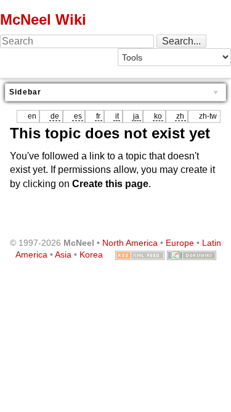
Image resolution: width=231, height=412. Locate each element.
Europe (180, 243)
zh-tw (208, 116)
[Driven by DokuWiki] (191, 254)
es (78, 116)
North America (130, 243)
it (117, 116)
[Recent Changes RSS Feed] (139, 254)
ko (158, 116)
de (55, 116)
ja (136, 116)
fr (98, 116)
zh (180, 116)
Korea (91, 254)
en (32, 116)
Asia (63, 254)
